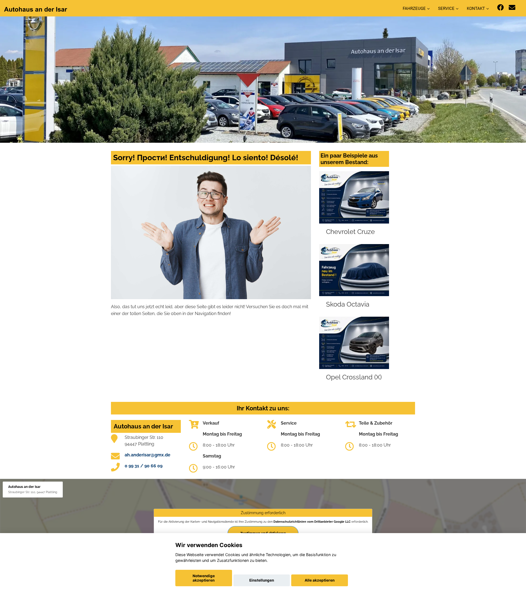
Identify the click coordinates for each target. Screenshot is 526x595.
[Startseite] (35, 9)
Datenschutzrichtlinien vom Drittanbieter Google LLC (312, 522)
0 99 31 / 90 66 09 (143, 465)
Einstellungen (261, 580)
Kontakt (476, 8)
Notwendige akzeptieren (204, 578)
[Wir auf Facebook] (500, 8)
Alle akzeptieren (320, 580)
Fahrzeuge (414, 8)
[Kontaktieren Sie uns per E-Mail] (512, 8)
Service (446, 8)
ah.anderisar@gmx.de (147, 454)
